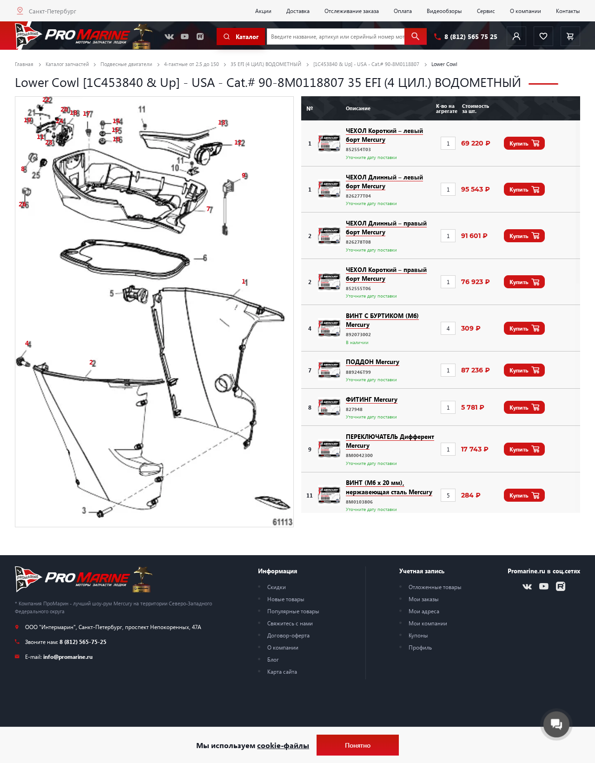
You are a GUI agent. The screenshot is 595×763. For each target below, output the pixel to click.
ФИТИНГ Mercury (371, 399)
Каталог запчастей (67, 63)
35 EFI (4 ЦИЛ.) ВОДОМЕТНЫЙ (266, 63)
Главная (24, 63)
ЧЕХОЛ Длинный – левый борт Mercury (384, 181)
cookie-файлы (283, 745)
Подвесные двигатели (126, 63)
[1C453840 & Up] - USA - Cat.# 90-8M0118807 (366, 63)
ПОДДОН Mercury (372, 361)
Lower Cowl (444, 63)
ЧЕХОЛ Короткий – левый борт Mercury (384, 134)
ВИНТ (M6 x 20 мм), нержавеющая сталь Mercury (389, 486)
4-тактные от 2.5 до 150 (191, 63)
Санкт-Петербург (52, 11)
